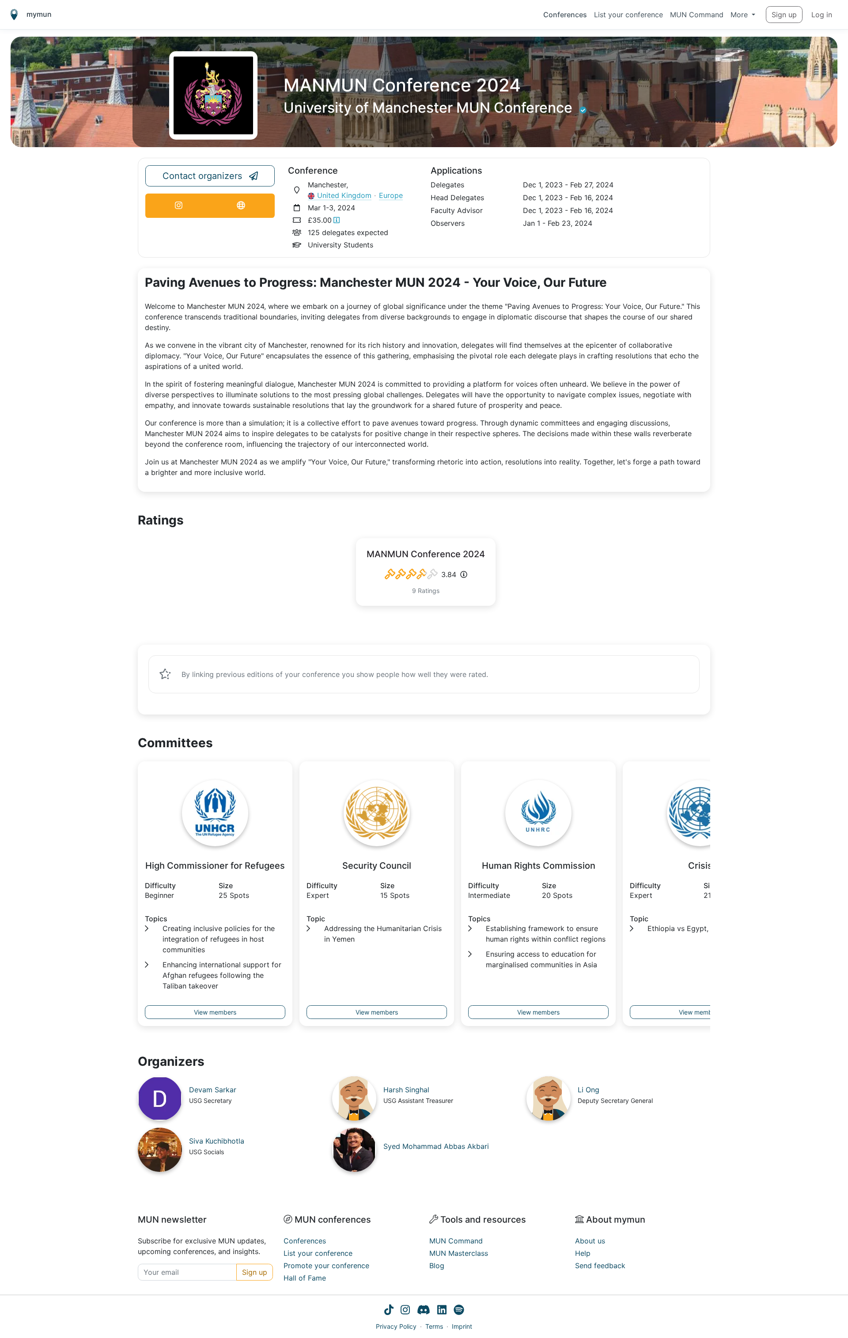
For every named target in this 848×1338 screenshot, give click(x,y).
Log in (821, 14)
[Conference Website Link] (241, 206)
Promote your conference (326, 1265)
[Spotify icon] (459, 1311)
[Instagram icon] (405, 1311)
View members (215, 1012)
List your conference (628, 14)
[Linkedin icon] (442, 1311)
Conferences (565, 14)
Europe (391, 195)
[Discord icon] (423, 1311)
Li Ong (588, 1089)
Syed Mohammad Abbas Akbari (436, 1146)
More (740, 14)
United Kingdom (344, 195)
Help (583, 1253)
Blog (436, 1265)
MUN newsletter (172, 1219)
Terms (434, 1326)
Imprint (462, 1326)
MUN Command (696, 14)
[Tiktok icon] (389, 1311)
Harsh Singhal (406, 1089)
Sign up (784, 14)
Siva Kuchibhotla (216, 1141)
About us (590, 1240)
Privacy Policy (396, 1326)
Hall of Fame (305, 1277)
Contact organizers (202, 176)
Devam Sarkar (212, 1089)
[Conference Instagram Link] (178, 206)
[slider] (411, 574)
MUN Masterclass (458, 1253)
